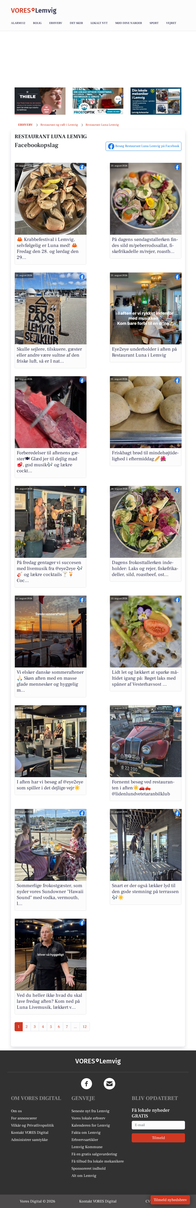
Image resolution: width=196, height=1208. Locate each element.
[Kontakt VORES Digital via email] (109, 1083)
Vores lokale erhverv (88, 1118)
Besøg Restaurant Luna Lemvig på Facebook (146, 146)
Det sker (76, 23)
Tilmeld (158, 1137)
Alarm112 (18, 23)
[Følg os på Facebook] (86, 1083)
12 (85, 1026)
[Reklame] (40, 101)
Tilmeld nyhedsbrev (170, 1199)
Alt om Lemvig (83, 1175)
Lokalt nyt (99, 23)
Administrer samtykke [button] (29, 1139)
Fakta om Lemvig (86, 1132)
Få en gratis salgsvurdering (94, 1154)
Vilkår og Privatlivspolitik (32, 1125)
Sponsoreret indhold (88, 1168)
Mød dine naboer (128, 23)
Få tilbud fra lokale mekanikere (97, 1161)
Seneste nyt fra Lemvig (90, 1111)
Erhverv (55, 23)
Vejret (171, 23)
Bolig (37, 23)
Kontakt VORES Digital (30, 1132)
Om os (16, 1111)
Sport (154, 23)
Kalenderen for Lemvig (90, 1125)
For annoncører (24, 1118)
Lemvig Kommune (87, 1147)
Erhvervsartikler (84, 1139)
